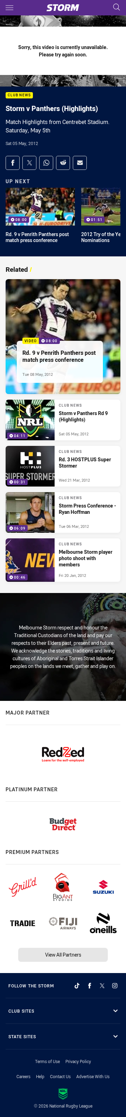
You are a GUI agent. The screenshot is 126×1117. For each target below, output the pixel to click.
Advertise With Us (93, 1076)
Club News (19, 95)
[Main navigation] (9, 8)
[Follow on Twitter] (102, 985)
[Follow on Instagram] (115, 985)
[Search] (116, 7)
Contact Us (60, 1076)
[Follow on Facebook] (89, 985)
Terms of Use (47, 1061)
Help (40, 1076)
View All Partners (63, 954)
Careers (23, 1076)
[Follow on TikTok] (77, 985)
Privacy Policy (78, 1061)
